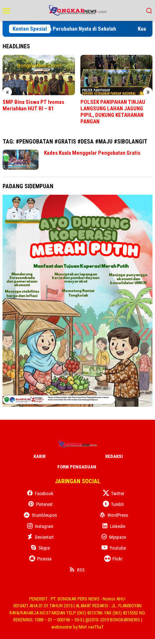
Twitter (117, 493)
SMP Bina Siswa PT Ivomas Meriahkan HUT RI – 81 (33, 105)
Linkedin (117, 526)
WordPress (117, 515)
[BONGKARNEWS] (77, 9)
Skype (44, 548)
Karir (39, 456)
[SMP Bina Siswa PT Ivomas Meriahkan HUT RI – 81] (39, 75)
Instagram (44, 526)
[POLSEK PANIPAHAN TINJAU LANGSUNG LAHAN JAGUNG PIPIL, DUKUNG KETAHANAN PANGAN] (116, 75)
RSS (81, 570)
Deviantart (44, 537)
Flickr (117, 558)
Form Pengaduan (76, 467)
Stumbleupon (44, 515)
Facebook (44, 493)
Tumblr (117, 504)
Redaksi (114, 456)
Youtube (118, 548)
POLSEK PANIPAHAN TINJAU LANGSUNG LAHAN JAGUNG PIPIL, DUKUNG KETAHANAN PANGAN (112, 112)
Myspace (117, 537)
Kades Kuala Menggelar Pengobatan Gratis (92, 153)
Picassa (44, 558)
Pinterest (44, 504)
